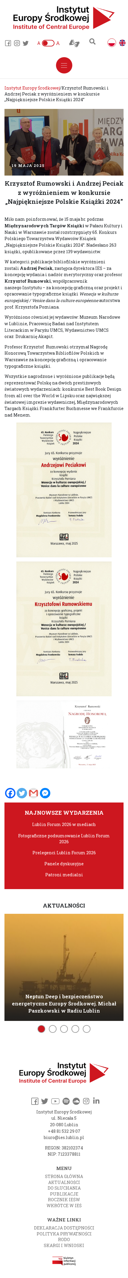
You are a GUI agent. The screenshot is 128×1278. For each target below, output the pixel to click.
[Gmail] (33, 793)
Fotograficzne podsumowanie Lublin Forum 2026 (64, 838)
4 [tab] (75, 1029)
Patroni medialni (64, 874)
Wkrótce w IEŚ (64, 1205)
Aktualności (64, 1182)
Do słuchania (64, 1188)
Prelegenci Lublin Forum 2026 (64, 852)
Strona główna (64, 1176)
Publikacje (64, 1194)
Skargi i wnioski (64, 1245)
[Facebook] (10, 793)
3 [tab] (64, 1029)
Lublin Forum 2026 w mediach (64, 824)
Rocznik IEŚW (64, 1199)
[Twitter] (22, 793)
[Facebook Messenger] (45, 793)
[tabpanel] (64, 966)
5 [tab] (86, 1029)
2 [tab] (53, 1029)
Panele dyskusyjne (64, 863)
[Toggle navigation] (64, 65)
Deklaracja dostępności (64, 1228)
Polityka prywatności (64, 1234)
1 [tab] (41, 1029)
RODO (64, 1239)
